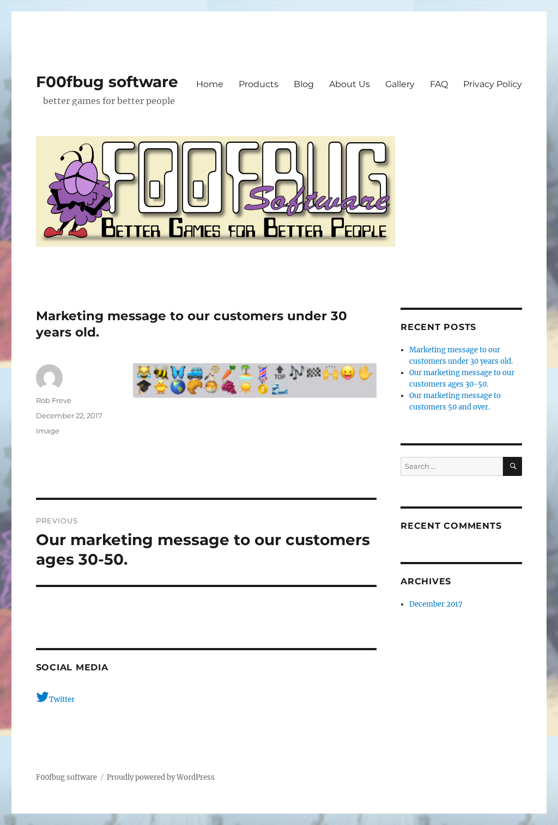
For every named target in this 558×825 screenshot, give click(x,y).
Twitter (62, 699)
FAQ (439, 84)
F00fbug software (107, 81)
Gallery (400, 84)
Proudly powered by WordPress (161, 777)
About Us (349, 84)
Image (47, 430)
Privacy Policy (492, 84)
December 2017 (436, 604)
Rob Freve (53, 400)
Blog (304, 84)
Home (209, 84)
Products (258, 84)
